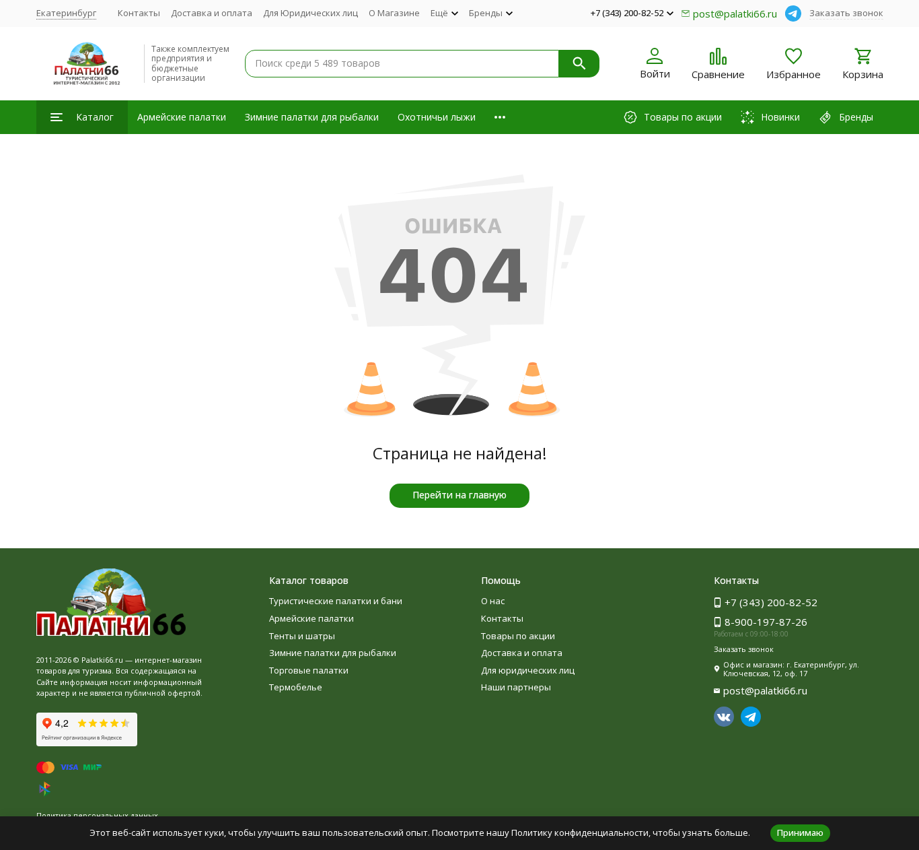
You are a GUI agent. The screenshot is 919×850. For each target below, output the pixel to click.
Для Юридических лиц (310, 13)
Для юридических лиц (528, 670)
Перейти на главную (459, 494)
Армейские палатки (181, 116)
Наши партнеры (516, 687)
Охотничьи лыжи (437, 116)
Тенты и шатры (302, 636)
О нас (493, 601)
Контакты (139, 13)
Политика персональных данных (97, 815)
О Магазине (394, 13)
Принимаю (800, 832)
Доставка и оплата (211, 13)
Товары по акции (518, 636)
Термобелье (295, 687)
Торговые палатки (308, 670)
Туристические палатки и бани (335, 601)
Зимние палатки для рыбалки (312, 116)
